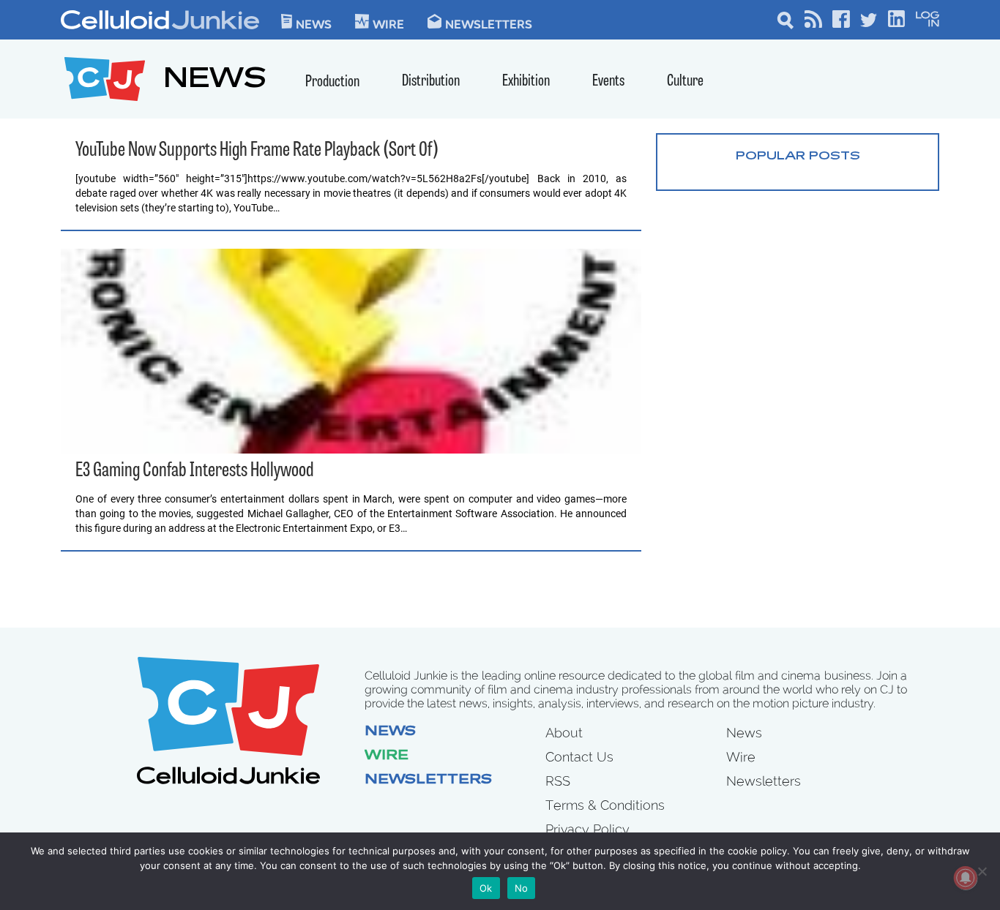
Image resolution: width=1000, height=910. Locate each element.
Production (332, 82)
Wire (386, 756)
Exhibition (526, 81)
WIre (388, 23)
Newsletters (488, 23)
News (314, 23)
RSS (557, 781)
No (522, 888)
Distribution (431, 81)
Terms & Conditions (605, 805)
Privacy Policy (587, 829)
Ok (486, 888)
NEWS (214, 81)
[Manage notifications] (965, 878)
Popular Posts (798, 156)
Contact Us (579, 756)
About (564, 732)
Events (608, 81)
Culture (685, 81)
